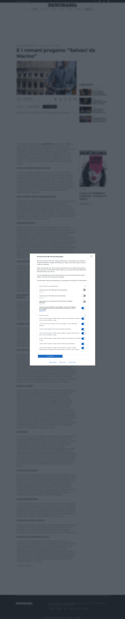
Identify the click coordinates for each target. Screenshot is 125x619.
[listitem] (62, 286)
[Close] (92, 256)
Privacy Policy (72, 362)
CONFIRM (50, 356)
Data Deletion (53, 362)
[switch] (83, 290)
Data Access (62, 362)
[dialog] (62, 309)
